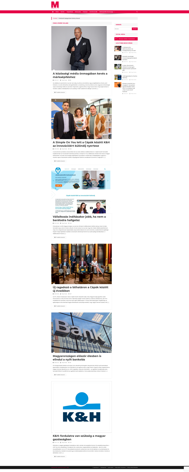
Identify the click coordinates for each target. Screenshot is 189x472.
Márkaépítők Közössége (106, 11)
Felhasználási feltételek (132, 467)
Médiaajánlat (103, 467)
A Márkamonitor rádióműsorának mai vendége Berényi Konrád (129, 49)
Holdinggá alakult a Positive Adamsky (129, 76)
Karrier (62, 11)
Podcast (85, 11)
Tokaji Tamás (64, 80)
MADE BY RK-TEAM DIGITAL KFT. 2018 (60, 467)
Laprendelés (110, 467)
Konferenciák (93, 11)
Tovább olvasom (60, 92)
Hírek (57, 11)
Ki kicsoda (78, 11)
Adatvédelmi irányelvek (120, 467)
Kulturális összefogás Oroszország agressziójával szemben (129, 58)
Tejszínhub (70, 11)
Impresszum (96, 467)
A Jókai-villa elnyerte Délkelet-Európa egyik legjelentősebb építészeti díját (129, 68)
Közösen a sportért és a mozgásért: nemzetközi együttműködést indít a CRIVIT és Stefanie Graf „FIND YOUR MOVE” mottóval (128, 87)
